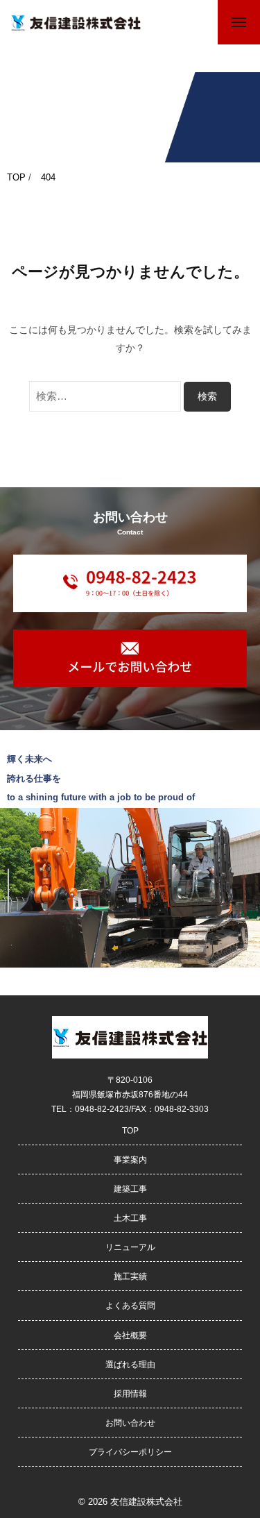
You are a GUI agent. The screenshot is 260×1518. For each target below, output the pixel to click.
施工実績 (130, 1276)
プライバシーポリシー (130, 1451)
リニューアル (130, 1246)
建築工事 (130, 1188)
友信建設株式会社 (146, 1501)
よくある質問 (130, 1305)
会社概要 (130, 1335)
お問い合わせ (130, 1422)
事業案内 (130, 1159)
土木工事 (130, 1217)
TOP (130, 1130)
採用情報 (130, 1393)
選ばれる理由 (130, 1364)
